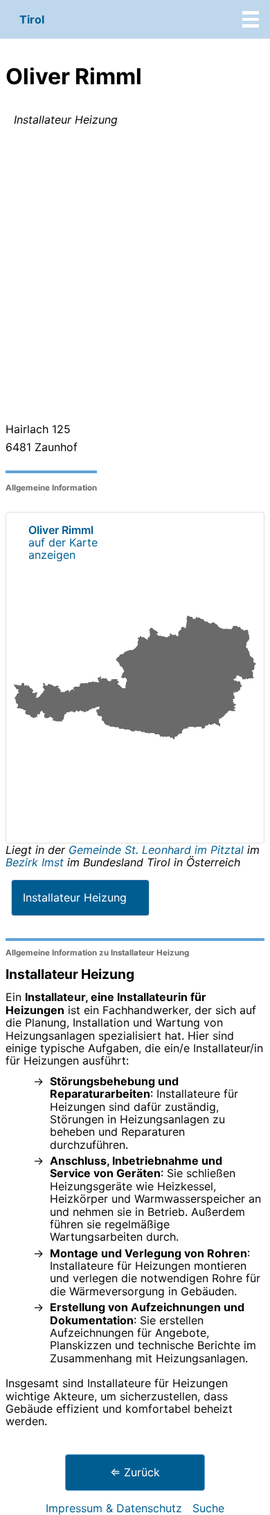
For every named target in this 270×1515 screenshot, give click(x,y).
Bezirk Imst (35, 862)
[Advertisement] (135, 277)
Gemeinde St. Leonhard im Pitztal (158, 850)
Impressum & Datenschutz (114, 1508)
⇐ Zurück (135, 1472)
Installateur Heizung (75, 897)
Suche (208, 1508)
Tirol (31, 19)
